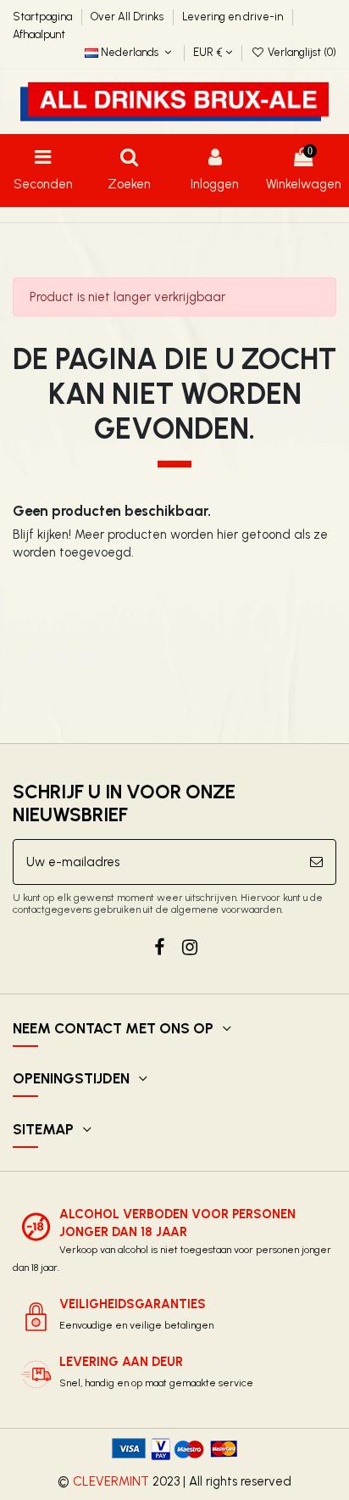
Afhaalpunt (39, 34)
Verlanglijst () (300, 52)
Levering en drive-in (233, 16)
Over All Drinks (128, 16)
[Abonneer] (316, 862)
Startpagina (44, 16)
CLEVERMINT (111, 1481)
